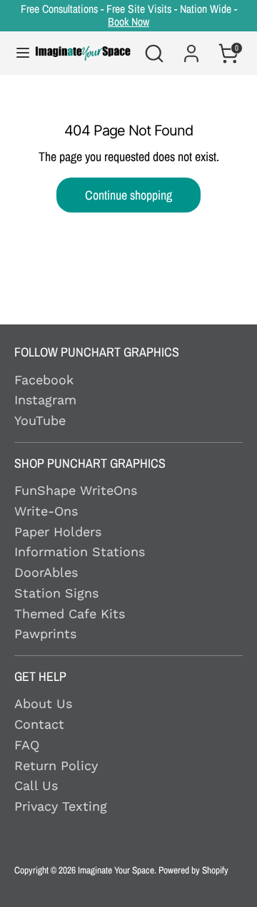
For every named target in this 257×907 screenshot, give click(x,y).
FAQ (26, 744)
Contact (39, 724)
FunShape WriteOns (75, 490)
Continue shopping (128, 195)
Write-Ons (46, 510)
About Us (43, 703)
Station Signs (56, 592)
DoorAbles (46, 572)
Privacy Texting (60, 806)
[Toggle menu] (16, 53)
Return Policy (56, 765)
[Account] (191, 45)
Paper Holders (57, 531)
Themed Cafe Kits (69, 613)
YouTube (40, 420)
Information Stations (79, 551)
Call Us (36, 785)
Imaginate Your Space (116, 870)
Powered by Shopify (193, 870)
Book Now (128, 21)
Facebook (44, 379)
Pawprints (45, 633)
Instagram (45, 399)
